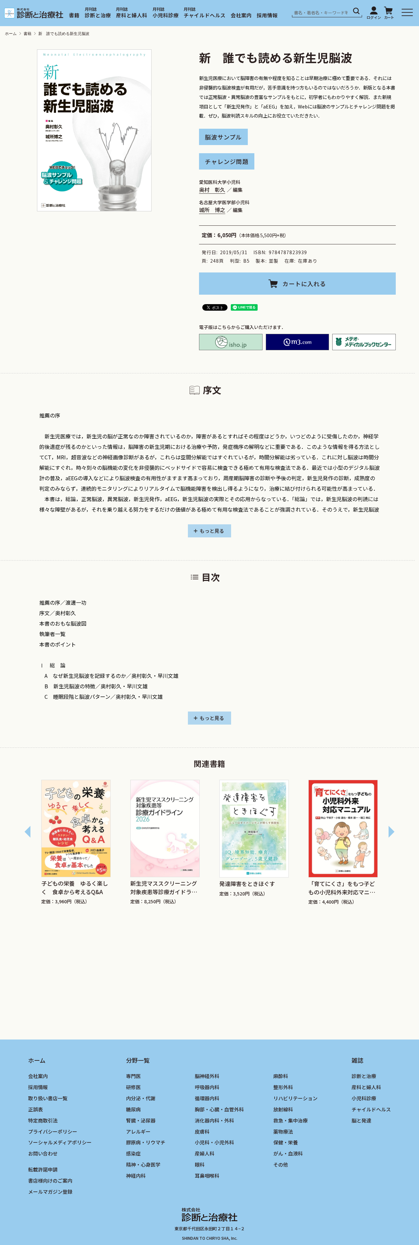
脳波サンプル (223, 137)
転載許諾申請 (43, 1169)
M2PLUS (297, 342)
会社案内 (241, 15)
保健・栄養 (285, 1142)
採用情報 (267, 15)
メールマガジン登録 (50, 1191)
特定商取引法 (43, 1120)
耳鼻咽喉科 (207, 1175)
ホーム (11, 33)
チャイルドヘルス (205, 15)
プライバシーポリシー (52, 1131)
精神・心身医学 (143, 1164)
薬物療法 (283, 1131)
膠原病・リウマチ (145, 1142)
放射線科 (283, 1109)
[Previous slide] (28, 832)
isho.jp (230, 342)
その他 (280, 1164)
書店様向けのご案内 (50, 1180)
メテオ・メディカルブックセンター (364, 342)
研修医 (133, 1087)
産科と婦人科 (131, 15)
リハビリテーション (295, 1098)
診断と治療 (98, 15)
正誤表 (35, 1109)
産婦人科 (204, 1153)
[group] (76, 843)
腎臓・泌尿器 (140, 1120)
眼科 (200, 1164)
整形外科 (283, 1087)
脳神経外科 (207, 1076)
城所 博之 (212, 210)
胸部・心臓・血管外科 (219, 1109)
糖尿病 (133, 1109)
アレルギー (138, 1131)
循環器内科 (207, 1098)
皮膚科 (202, 1131)
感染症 (133, 1153)
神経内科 (136, 1175)
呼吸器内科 (207, 1087)
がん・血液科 (288, 1153)
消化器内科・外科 (214, 1120)
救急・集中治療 (290, 1120)
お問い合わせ (43, 1153)
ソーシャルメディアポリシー (60, 1142)
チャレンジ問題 (226, 161)
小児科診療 (166, 15)
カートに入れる (304, 283)
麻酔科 (280, 1076)
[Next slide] (391, 832)
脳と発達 (361, 1120)
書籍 (74, 15)
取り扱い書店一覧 (47, 1098)
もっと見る (212, 530)
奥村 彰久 (212, 189)
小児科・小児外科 (214, 1142)
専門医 (133, 1076)
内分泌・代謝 (140, 1098)
